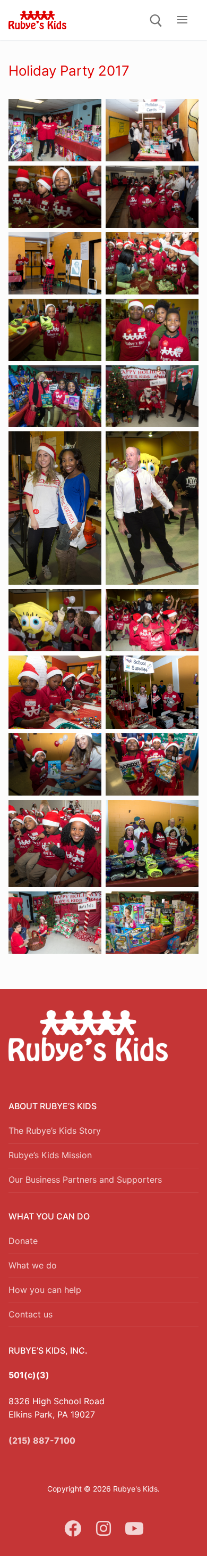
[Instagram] (103, 1528)
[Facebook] (73, 1528)
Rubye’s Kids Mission (50, 1155)
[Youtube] (134, 1528)
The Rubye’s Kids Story (54, 1130)
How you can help (44, 1289)
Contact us (30, 1314)
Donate (23, 1240)
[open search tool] (156, 20)
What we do (32, 1265)
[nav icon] (182, 20)
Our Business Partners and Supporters (85, 1179)
